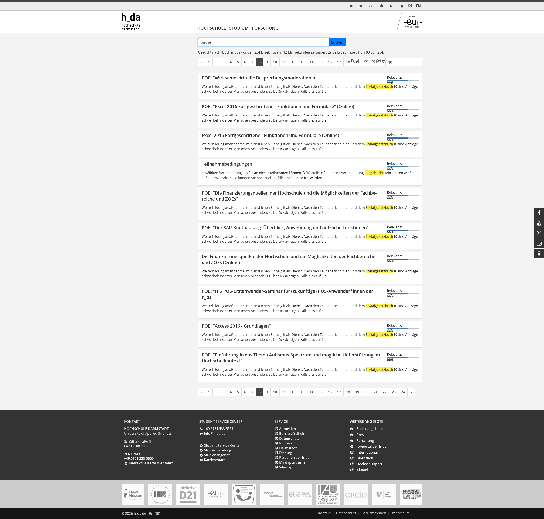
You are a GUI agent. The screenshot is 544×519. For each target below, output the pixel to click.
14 (311, 62)
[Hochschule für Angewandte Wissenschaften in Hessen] (132, 494)
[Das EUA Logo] (300, 494)
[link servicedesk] (402, 6)
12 (293, 62)
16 (330, 62)
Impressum (288, 443)
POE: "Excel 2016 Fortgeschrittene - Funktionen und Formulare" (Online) (278, 106)
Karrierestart (214, 459)
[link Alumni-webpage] (157, 514)
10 (275, 62)
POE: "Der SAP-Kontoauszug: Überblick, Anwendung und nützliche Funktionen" (285, 228)
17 (339, 62)
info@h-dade (214, 433)
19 (357, 392)
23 (394, 392)
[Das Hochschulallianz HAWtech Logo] (272, 494)
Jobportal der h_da (372, 446)
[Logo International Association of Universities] (328, 494)
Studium (239, 28)
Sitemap (285, 467)
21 (375, 392)
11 (284, 62)
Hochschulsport (369, 464)
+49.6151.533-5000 (139, 458)
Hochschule (211, 28)
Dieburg (285, 452)
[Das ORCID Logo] (356, 494)
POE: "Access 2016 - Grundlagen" (236, 326)
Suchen (337, 42)
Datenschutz (289, 438)
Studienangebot (217, 455)
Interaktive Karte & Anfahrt (151, 463)
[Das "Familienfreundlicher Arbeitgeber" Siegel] (244, 494)
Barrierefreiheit (291, 433)
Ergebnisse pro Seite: (368, 60)
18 (348, 62)
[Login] (371, 6)
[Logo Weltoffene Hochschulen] (411, 494)
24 (403, 392)
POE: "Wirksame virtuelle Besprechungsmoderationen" (260, 78)
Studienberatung (217, 450)
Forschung (265, 28)
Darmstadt (288, 448)
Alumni (362, 470)
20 (366, 392)
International (367, 452)
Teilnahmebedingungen (227, 164)
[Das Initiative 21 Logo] (188, 494)
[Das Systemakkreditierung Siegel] (160, 494)
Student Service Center (222, 445)
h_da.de (140, 513)
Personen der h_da (294, 457)
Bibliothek (365, 458)
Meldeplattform (292, 462)
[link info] (351, 6)
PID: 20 (169, 513)
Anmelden (287, 428)
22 (385, 392)
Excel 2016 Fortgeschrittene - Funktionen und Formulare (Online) (270, 135)
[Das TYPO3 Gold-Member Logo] (383, 494)
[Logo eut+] (216, 494)
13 (302, 62)
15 (321, 62)
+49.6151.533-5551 (219, 428)
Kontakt (324, 513)
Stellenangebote (370, 428)
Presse (362, 434)
